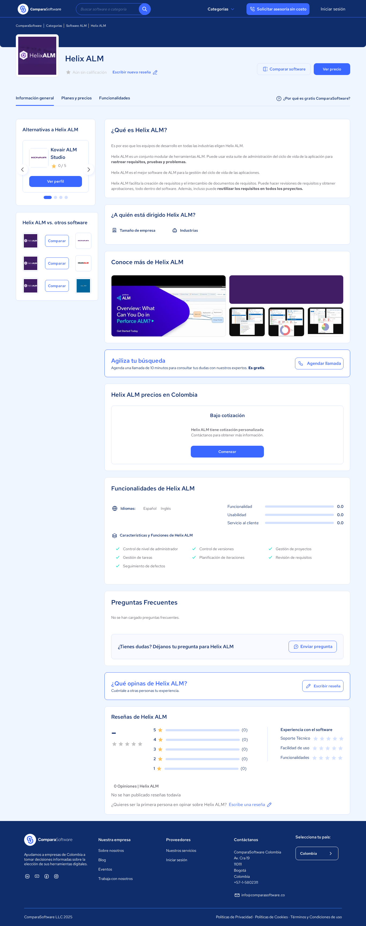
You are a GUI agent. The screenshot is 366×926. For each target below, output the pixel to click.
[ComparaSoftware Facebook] (46, 876)
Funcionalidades (114, 98)
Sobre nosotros (111, 850)
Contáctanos (246, 839)
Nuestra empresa (114, 839)
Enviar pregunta (316, 646)
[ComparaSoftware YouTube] (37, 876)
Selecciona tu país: (313, 837)
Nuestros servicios (181, 850)
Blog (102, 859)
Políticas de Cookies (271, 916)
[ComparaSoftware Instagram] (56, 876)
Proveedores (178, 839)
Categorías (218, 9)
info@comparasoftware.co (263, 895)
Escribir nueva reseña (132, 72)
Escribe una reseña (247, 804)
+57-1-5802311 (246, 882)
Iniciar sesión (333, 9)
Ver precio (332, 69)
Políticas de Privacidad (234, 916)
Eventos (105, 869)
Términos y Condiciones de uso (316, 916)
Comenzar (227, 451)
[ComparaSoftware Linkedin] (27, 876)
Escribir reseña (327, 686)
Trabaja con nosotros (115, 878)
